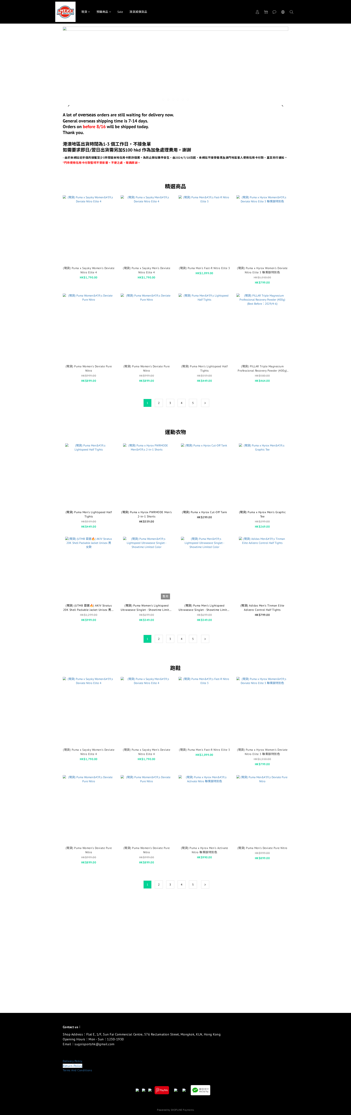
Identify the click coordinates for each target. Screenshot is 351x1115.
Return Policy (72, 1066)
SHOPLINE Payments (182, 1109)
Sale (120, 12)
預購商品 (102, 12)
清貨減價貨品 (138, 12)
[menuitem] (147, 403)
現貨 (84, 12)
